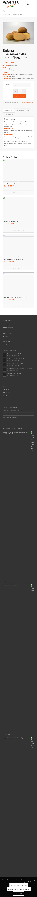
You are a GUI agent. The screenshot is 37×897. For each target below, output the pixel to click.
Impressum (6, 389)
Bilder (5, 336)
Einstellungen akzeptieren (19, 885)
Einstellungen (19, 893)
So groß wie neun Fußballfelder (15, 354)
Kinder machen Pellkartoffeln (15, 363)
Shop (5, 11)
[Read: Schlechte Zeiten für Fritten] (4, 375)
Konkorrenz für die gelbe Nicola (15, 358)
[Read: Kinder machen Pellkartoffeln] (4, 365)
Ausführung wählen (19, 192)
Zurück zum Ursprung (8, 414)
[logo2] (15, 4)
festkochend (25, 102)
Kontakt (5, 396)
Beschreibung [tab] (8, 110)
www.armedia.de (8, 327)
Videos (5, 344)
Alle (20, 102)
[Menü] (31, 4)
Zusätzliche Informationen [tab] (22, 110)
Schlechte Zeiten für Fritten (14, 373)
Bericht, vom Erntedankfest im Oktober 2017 (13, 410)
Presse (5, 341)
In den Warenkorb (20, 96)
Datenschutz (6, 393)
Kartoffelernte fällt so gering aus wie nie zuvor (19, 368)
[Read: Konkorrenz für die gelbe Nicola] (4, 360)
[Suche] (27, 4)
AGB (4, 386)
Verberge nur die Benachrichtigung (18, 889)
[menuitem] (27, 4)
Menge (8, 84)
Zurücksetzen (30, 102)
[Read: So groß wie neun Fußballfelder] (4, 355)
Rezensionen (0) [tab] (9, 114)
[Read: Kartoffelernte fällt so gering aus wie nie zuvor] (4, 370)
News (5, 339)
